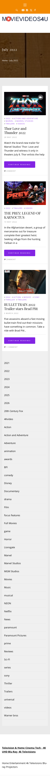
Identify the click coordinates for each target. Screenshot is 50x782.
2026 (6, 403)
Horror (8, 539)
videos (21, 124)
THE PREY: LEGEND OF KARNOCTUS (22, 215)
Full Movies (10, 523)
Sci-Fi (7, 659)
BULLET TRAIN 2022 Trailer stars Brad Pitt (21, 306)
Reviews (8, 651)
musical (8, 595)
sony (37, 297)
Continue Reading (19, 164)
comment (11, 171)
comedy (8, 475)
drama (7, 499)
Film (6, 507)
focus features (12, 515)
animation (10, 451)
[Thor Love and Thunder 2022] (25, 103)
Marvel (9, 121)
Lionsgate (9, 547)
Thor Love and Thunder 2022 (15, 130)
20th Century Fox (13, 411)
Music (7, 587)
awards (8, 459)
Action (17, 297)
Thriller (10, 300)
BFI (6, 467)
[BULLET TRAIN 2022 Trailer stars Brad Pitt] (25, 271)
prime (7, 643)
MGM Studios (11, 571)
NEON (7, 603)
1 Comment (12, 347)
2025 (6, 395)
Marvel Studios (24, 121)
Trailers (10, 124)
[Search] (16, 10)
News (7, 619)
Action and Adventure (25, 118)
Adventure (10, 443)
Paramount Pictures (15, 635)
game (7, 531)
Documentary (11, 491)
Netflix (7, 611)
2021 (6, 363)
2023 (6, 379)
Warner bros (11, 715)
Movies (27, 297)
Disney (8, 483)
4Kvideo (8, 419)
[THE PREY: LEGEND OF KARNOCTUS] (25, 183)
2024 (6, 387)
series (7, 667)
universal (9, 699)
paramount (10, 627)
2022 (8, 118)
